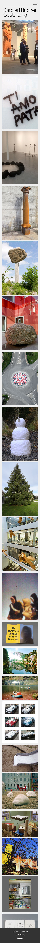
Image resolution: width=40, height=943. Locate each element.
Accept (20, 938)
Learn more (20, 934)
